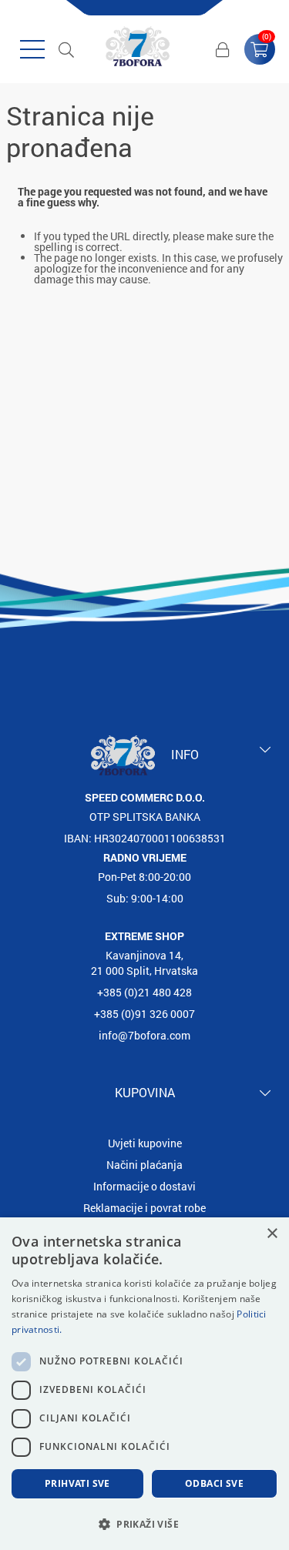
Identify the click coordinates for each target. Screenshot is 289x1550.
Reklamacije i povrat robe (144, 1207)
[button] (144, 1523)
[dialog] (144, 1383)
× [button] (271, 1234)
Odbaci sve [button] (214, 1483)
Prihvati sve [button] (77, 1483)
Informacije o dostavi (144, 1186)
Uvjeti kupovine (145, 1143)
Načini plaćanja (144, 1164)
